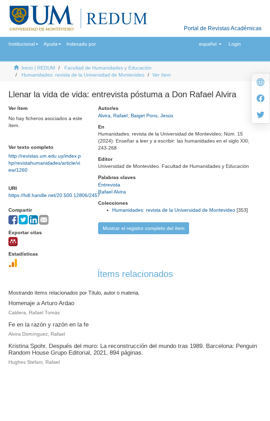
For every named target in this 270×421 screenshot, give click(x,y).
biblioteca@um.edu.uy (195, 394)
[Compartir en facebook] (13, 219)
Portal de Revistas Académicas (223, 28)
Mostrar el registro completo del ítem (144, 228)
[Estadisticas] (13, 263)
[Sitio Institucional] (260, 83)
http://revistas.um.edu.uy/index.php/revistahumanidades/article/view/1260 (44, 163)
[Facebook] (260, 99)
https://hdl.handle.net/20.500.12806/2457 (54, 195)
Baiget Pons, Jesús (152, 115)
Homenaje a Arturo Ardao (41, 303)
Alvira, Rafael (113, 115)
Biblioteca (172, 384)
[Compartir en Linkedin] (33, 219)
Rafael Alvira (112, 192)
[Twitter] (260, 115)
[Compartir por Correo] (44, 220)
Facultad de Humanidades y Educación (108, 68)
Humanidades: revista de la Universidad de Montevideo (82, 75)
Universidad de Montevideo (120, 384)
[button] (23, 43)
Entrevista (109, 185)
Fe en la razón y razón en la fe (48, 324)
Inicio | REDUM (38, 68)
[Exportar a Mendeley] (13, 241)
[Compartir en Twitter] (23, 219)
